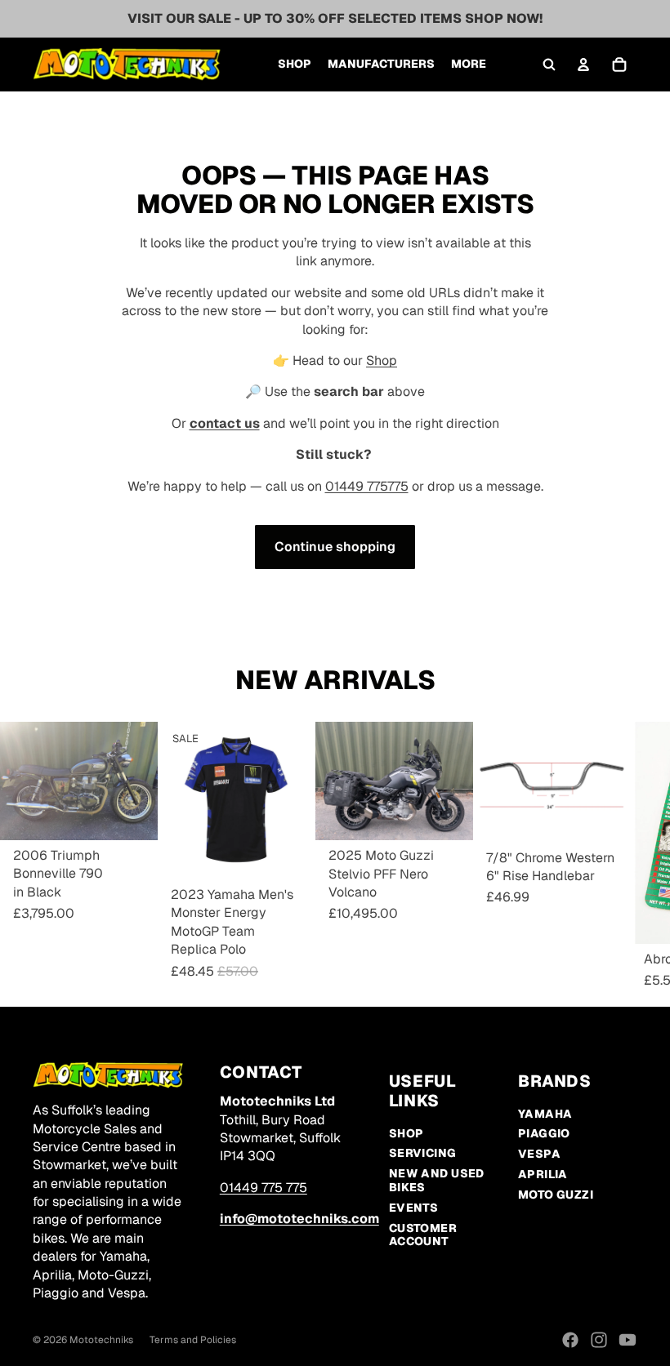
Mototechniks (101, 1339)
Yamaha (545, 1113)
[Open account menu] (583, 64)
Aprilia (543, 1174)
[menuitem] (468, 64)
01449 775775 (367, 486)
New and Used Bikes (437, 1180)
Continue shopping (335, 546)
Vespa (539, 1153)
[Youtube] (627, 1340)
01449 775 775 (263, 1187)
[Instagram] (599, 1340)
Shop (381, 360)
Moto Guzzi (555, 1194)
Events (414, 1207)
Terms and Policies (193, 1339)
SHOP (406, 1133)
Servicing (423, 1153)
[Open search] (549, 64)
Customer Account (423, 1235)
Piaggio (544, 1133)
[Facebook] (570, 1340)
